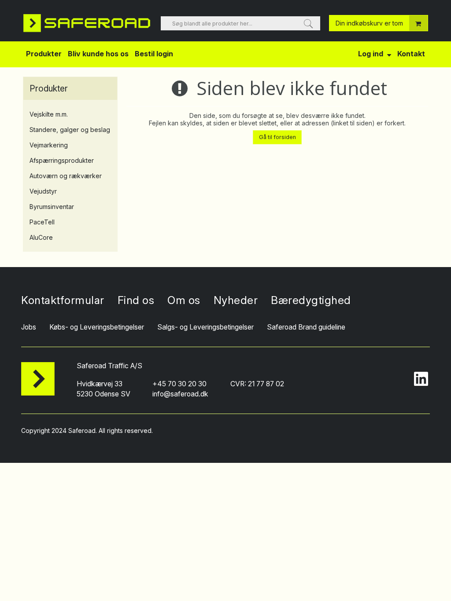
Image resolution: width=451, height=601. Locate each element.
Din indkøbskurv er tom (369, 23)
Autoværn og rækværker (66, 176)
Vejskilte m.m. (49, 114)
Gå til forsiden (277, 137)
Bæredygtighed (311, 300)
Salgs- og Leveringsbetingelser (205, 327)
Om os (183, 300)
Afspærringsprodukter (62, 160)
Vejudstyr (43, 191)
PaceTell (42, 222)
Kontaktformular (62, 300)
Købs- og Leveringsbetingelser (96, 327)
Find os (136, 300)
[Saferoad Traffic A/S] (87, 23)
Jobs (28, 327)
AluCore (41, 237)
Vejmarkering (49, 145)
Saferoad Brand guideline (306, 327)
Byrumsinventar (52, 206)
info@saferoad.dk (180, 394)
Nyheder (236, 300)
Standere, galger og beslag (70, 129)
